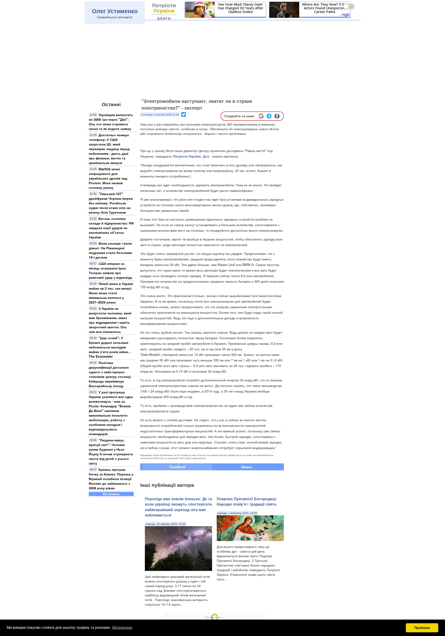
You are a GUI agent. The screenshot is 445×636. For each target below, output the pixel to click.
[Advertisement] (222, 61)
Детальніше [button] (122, 628)
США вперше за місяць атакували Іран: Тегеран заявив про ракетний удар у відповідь (111, 270)
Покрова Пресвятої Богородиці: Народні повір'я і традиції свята (247, 501)
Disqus (246, 467)
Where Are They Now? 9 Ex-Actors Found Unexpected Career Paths (324, 7)
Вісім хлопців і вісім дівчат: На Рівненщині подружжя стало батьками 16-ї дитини (110, 250)
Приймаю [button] (422, 628)
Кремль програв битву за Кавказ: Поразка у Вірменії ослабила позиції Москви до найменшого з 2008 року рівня (111, 478)
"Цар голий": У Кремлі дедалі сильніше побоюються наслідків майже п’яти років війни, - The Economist (110, 347)
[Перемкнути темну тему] (349, 6)
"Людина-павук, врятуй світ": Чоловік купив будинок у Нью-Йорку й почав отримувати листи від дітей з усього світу (111, 451)
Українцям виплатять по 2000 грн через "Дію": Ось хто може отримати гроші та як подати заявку (111, 121)
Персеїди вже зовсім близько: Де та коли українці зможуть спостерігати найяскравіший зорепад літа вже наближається (178, 507)
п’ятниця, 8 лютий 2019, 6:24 (160, 114)
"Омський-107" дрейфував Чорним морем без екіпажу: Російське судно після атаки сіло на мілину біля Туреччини (111, 203)
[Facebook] (277, 116)
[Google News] (261, 116)
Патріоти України (187, 156)
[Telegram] (269, 116)
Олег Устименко (115, 11)
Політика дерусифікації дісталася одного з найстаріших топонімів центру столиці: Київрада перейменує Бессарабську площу (110, 374)
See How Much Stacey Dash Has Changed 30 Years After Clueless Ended (240, 7)
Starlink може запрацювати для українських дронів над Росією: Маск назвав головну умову (108, 178)
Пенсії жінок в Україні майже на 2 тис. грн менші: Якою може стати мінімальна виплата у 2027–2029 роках (111, 292)
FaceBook (177, 467)
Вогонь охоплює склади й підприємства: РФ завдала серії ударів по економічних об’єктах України (111, 227)
